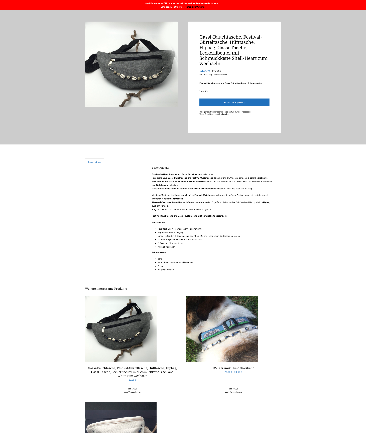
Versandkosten (220, 75)
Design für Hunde (232, 112)
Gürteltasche (223, 114)
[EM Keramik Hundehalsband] (222, 298)
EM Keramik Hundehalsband (233, 368)
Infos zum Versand (195, 7)
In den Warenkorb (234, 102)
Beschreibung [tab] (94, 162)
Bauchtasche (210, 114)
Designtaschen (216, 112)
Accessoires (247, 112)
